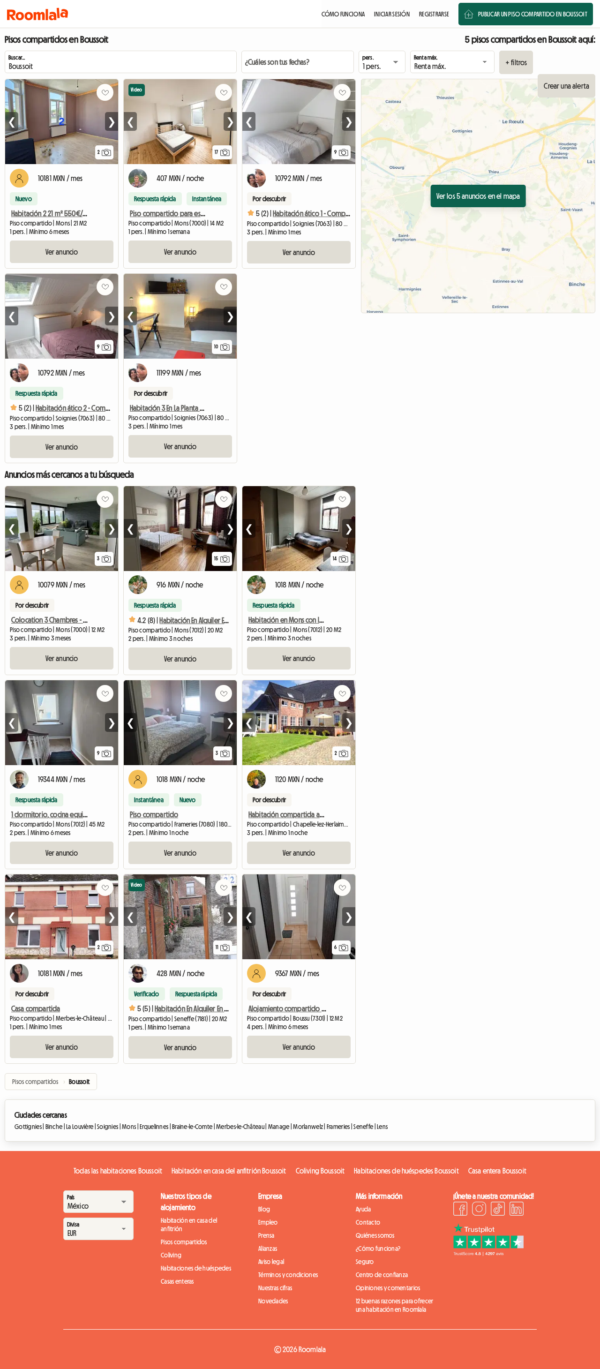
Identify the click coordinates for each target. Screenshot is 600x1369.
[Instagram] (479, 1210)
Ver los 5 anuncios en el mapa (478, 196)
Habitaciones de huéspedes (196, 1268)
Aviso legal (271, 1261)
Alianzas (267, 1248)
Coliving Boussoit (320, 1170)
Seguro (365, 1261)
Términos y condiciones (288, 1274)
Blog (264, 1209)
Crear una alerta (566, 86)
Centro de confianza (382, 1274)
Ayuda (363, 1209)
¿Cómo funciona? (378, 1248)
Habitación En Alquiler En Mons (201, 620)
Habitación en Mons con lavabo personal (306, 620)
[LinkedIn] (517, 1210)
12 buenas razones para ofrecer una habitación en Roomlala (394, 1305)
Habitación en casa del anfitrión (189, 1224)
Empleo (268, 1222)
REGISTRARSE (434, 14)
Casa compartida (35, 1008)
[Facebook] (460, 1210)
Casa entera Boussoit (497, 1170)
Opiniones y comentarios (388, 1288)
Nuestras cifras (275, 1288)
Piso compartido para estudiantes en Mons (191, 213)
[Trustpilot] (488, 1253)
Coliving (171, 1255)
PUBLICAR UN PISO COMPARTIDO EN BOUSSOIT (532, 14)
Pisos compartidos (184, 1242)
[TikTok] (498, 1210)
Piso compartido (154, 814)
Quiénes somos (375, 1235)
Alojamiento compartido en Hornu (297, 1008)
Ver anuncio (61, 252)
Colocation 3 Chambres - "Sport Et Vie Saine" (73, 620)
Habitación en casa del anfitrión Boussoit (229, 1170)
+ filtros (516, 62)
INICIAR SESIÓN (392, 14)
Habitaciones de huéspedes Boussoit (406, 1170)
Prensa (266, 1235)
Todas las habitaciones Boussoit (118, 1170)
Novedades (273, 1301)
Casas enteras (177, 1281)
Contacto (368, 1222)
